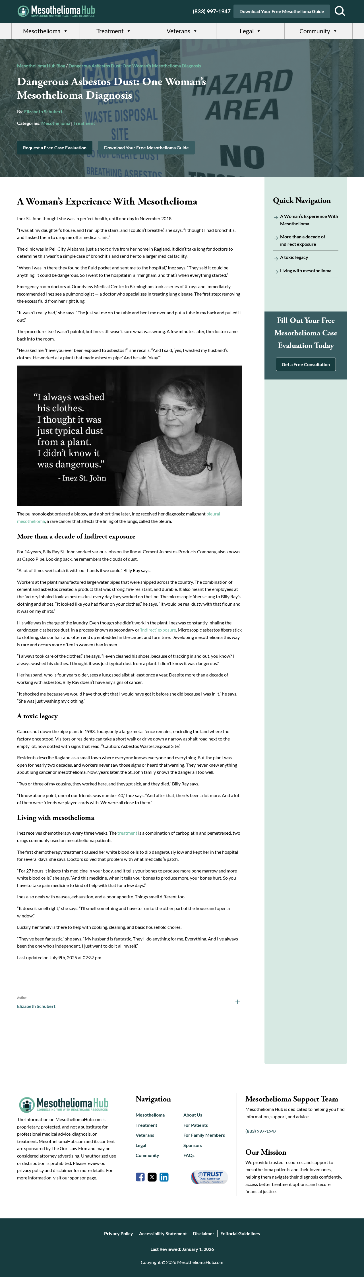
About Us (192, 1114)
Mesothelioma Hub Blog (41, 65)
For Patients (195, 1124)
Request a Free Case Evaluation (54, 147)
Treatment (110, 30)
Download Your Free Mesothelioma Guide (281, 11)
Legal (247, 30)
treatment (127, 832)
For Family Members (204, 1135)
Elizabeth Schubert (43, 111)
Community (314, 30)
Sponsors (192, 1145)
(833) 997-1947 (212, 11)
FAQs (189, 1155)
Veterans (178, 30)
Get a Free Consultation (306, 364)
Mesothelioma (42, 30)
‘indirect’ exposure (158, 629)
